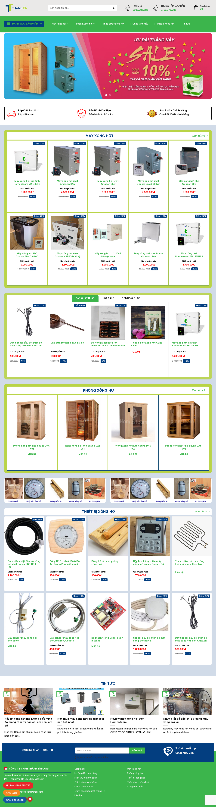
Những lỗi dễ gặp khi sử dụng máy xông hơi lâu (185, 720)
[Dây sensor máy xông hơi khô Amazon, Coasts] (66, 613)
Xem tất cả (198, 135)
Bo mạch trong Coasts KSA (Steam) (107, 639)
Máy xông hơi (59, 23)
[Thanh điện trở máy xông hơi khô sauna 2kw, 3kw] (192, 536)
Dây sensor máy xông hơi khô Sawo (22, 639)
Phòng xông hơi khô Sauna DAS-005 (32, 447)
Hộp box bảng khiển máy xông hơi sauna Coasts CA (148, 562)
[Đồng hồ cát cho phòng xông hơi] (108, 536)
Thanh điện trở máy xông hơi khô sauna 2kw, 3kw (189, 562)
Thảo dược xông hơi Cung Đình (146, 344)
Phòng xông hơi (84, 23)
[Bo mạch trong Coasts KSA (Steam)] (108, 613)
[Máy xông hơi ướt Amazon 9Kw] (108, 160)
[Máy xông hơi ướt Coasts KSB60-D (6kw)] (67, 233)
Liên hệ (32, 453)
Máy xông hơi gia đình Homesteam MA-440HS (27, 182)
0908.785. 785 (184, 752)
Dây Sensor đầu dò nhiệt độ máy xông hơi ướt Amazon (26, 344)
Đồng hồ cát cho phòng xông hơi (104, 562)
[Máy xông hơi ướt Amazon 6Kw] (67, 160)
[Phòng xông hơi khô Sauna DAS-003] (133, 420)
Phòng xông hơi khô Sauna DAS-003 (133, 447)
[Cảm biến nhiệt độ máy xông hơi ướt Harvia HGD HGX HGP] (24, 536)
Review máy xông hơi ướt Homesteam (127, 720)
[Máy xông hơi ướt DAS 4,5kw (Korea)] (108, 233)
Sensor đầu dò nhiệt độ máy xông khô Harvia (149, 639)
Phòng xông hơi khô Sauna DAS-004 (82, 447)
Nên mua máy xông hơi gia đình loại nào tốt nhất (80, 720)
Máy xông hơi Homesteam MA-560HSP (189, 255)
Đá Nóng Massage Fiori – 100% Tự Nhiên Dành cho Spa (108, 344)
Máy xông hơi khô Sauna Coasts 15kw (148, 255)
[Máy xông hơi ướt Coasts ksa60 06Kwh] (148, 160)
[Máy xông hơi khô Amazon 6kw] (189, 160)
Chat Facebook (15, 799)
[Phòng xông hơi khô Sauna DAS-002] (184, 420)
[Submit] (114, 8)
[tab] (85, 298)
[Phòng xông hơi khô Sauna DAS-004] (82, 420)
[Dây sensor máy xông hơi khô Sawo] (24, 613)
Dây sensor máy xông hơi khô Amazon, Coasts (64, 639)
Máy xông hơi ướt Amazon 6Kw (67, 182)
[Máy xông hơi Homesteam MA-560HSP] (189, 233)
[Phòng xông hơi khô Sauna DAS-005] (32, 420)
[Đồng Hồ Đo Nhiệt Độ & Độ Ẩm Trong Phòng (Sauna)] (66, 536)
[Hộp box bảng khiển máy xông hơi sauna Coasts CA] (150, 536)
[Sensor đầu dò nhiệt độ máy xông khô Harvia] (150, 613)
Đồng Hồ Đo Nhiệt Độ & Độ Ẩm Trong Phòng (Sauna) (64, 562)
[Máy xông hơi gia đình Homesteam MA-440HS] (27, 160)
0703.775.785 (168, 9)
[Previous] (12, 66)
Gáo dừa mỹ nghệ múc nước (67, 342)
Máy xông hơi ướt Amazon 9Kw (108, 182)
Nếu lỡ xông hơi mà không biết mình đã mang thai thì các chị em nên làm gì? (28, 722)
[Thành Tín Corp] (23, 8)
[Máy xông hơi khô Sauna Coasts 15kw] (148, 233)
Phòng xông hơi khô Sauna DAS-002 (184, 447)
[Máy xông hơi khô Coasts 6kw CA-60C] (27, 233)
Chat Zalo (11, 792)
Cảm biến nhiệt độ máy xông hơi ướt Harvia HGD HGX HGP (24, 564)
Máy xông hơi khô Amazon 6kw (189, 182)
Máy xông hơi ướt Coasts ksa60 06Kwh (148, 182)
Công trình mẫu (140, 23)
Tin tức (186, 23)
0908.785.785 (140, 9)
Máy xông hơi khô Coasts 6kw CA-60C (27, 255)
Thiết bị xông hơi (165, 23)
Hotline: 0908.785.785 (18, 785)
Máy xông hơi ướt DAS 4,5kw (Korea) (108, 255)
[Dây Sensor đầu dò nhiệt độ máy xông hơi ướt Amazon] (192, 613)
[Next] (204, 66)
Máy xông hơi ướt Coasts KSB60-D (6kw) (67, 255)
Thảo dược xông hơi (113, 23)
